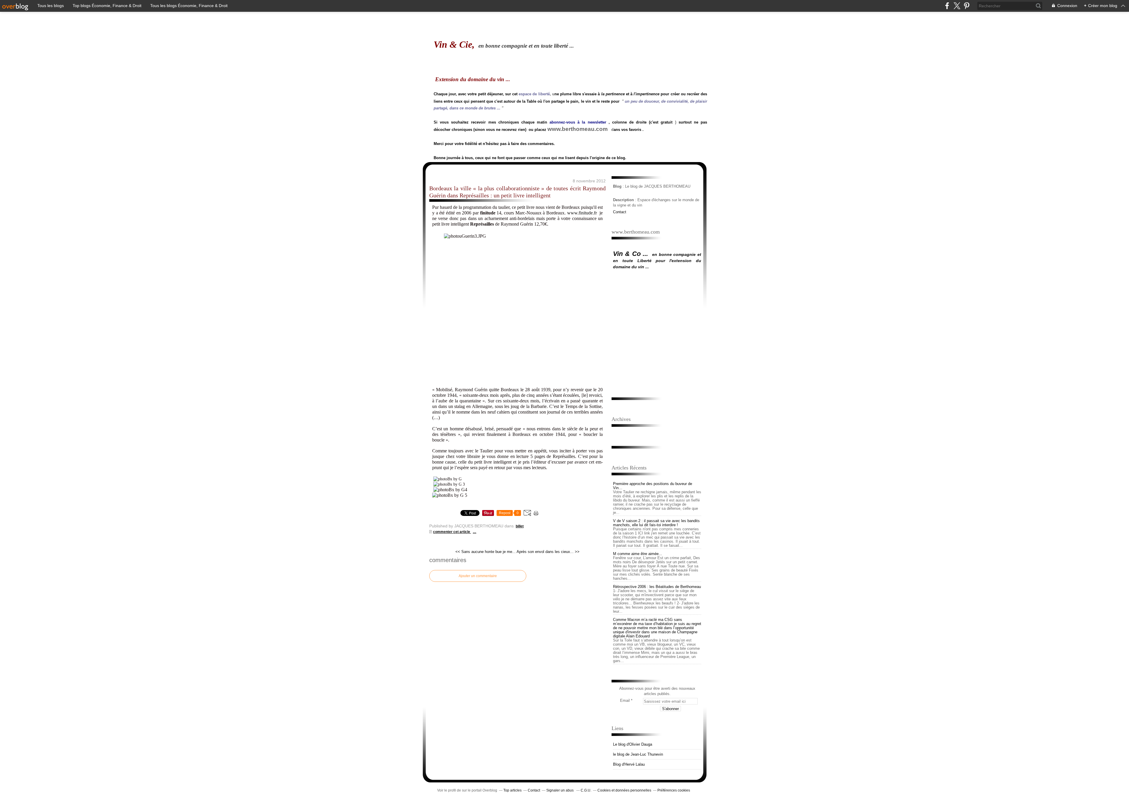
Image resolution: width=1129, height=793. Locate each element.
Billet (520, 526)
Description (624, 200)
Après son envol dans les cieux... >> (548, 551)
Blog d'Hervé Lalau (629, 764)
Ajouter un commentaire (478, 576)
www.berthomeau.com (577, 129)
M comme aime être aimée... (637, 554)
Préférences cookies (673, 790)
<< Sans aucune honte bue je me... (485, 551)
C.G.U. (586, 790)
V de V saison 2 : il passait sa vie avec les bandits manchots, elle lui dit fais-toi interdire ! (656, 523)
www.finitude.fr (582, 212)
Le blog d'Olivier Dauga (632, 744)
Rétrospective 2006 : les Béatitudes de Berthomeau (657, 586)
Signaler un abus (560, 790)
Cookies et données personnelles (624, 790)
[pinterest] (966, 5)
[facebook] (947, 5)
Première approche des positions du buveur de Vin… (652, 486)
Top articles (512, 790)
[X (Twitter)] (957, 5)
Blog (617, 186)
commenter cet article (452, 532)
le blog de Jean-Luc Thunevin (638, 754)
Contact (619, 212)
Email (625, 700)
